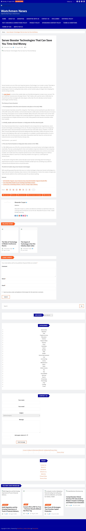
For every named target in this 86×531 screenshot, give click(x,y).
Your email (21, 406)
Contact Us (45, 19)
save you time (22, 195)
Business (44, 331)
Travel (43, 386)
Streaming (44, 379)
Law (44, 357)
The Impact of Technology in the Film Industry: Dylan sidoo (28, 244)
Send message (21, 442)
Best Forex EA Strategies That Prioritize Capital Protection (53, 509)
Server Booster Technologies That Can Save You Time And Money (22, 32)
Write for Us (18, 27)
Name (4, 279)
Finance (44, 342)
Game (43, 348)
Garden (44, 350)
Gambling (44, 346)
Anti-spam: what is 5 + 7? (21, 435)
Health (44, 353)
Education (43, 337)
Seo (44, 371)
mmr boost (6, 195)
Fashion (44, 339)
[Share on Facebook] (7, 189)
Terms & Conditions (70, 23)
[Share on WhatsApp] (16, 189)
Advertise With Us (33, 19)
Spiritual (44, 375)
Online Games (44, 368)
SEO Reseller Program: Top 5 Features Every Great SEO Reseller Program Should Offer (25, 180)
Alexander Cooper (8, 47)
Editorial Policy (67, 19)
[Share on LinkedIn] (13, 189)
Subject (21, 413)
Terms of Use (6, 27)
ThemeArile (35, 528)
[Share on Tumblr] (26, 189)
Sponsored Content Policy (51, 23)
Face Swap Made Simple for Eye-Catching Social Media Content (19, 182)
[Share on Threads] (29, 189)
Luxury (44, 361)
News (44, 366)
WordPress (20, 528)
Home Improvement (44, 355)
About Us (11, 19)
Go (81, 306)
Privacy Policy (35, 23)
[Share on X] (10, 189)
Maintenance (44, 362)
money (14, 195)
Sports (44, 377)
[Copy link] (34, 189)
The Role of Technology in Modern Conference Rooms (9, 244)
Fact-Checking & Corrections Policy (14, 23)
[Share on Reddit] (23, 189)
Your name (21, 400)
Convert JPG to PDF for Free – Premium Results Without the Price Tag (32, 508)
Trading (44, 384)
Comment (4, 266)
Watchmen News (14, 11)
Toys (44, 382)
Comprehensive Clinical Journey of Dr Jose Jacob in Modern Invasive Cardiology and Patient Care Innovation (75, 499)
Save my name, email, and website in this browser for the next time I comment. (23, 292)
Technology (47, 195)
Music (43, 364)
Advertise (20, 19)
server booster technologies (35, 195)
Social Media (44, 373)
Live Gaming (44, 359)
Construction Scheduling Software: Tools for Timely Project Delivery (20, 184)
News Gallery (27, 528)
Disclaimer (55, 19)
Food (44, 344)
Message (21, 419)
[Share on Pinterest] (20, 189)
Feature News (44, 340)
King (5, 514)
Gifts (44, 351)
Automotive (44, 330)
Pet (44, 370)
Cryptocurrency (44, 335)
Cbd (44, 333)
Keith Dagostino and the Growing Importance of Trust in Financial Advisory (10, 509)
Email (4, 285)
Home (4, 19)
